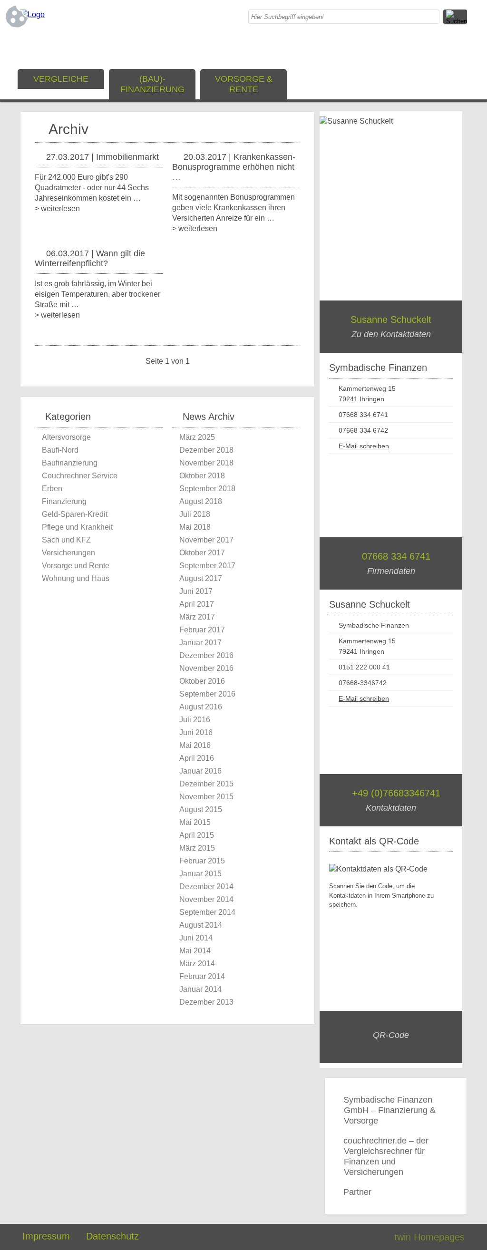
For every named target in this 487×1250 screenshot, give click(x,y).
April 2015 (196, 835)
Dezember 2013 (206, 1002)
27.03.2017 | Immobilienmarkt (102, 157)
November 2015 (206, 797)
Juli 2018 (194, 514)
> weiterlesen (57, 208)
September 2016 (207, 694)
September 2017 (207, 566)
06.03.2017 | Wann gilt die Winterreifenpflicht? (90, 258)
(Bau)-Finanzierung (152, 84)
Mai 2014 (195, 951)
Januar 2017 (200, 643)
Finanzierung (64, 501)
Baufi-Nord (60, 450)
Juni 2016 (196, 732)
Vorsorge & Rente (244, 84)
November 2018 (206, 463)
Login (366, 1237)
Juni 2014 (196, 938)
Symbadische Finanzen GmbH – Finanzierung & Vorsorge (389, 1110)
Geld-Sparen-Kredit (74, 514)
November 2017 (206, 540)
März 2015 (197, 848)
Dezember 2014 (206, 886)
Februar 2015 (202, 861)
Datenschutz (112, 1236)
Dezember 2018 (206, 450)
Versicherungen (68, 553)
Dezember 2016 (206, 655)
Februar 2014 (202, 976)
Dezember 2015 (206, 784)
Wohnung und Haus (75, 578)
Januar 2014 (200, 989)
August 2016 (200, 707)
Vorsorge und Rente (75, 566)
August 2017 (200, 578)
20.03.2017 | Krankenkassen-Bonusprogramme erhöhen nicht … (233, 167)
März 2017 (197, 617)
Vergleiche (60, 79)
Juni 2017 (196, 591)
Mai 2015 (195, 822)
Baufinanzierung (69, 463)
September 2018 (207, 488)
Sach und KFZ (66, 540)
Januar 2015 (200, 874)
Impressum (46, 1236)
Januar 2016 (200, 771)
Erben (52, 488)
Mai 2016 (195, 745)
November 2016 (206, 668)
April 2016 (196, 758)
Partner (357, 1192)
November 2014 (206, 899)
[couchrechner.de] (32, 14)
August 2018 (200, 501)
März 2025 (197, 437)
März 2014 (197, 963)
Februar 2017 (202, 630)
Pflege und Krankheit (77, 527)
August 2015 (200, 809)
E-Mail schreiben (364, 446)
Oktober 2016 (202, 681)
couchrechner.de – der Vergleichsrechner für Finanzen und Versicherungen (386, 1156)
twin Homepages (429, 1237)
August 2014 (200, 925)
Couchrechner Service (79, 476)
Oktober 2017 (202, 553)
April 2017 (196, 604)
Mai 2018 (195, 527)
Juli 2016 (194, 720)
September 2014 (207, 912)
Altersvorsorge (66, 437)
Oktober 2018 (202, 476)
